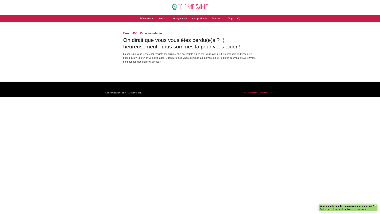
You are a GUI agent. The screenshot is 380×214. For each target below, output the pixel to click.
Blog (230, 18)
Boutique (216, 18)
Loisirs (161, 18)
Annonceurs (253, 93)
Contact (243, 93)
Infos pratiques (199, 18)
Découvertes (146, 18)
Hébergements (179, 18)
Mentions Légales (267, 93)
